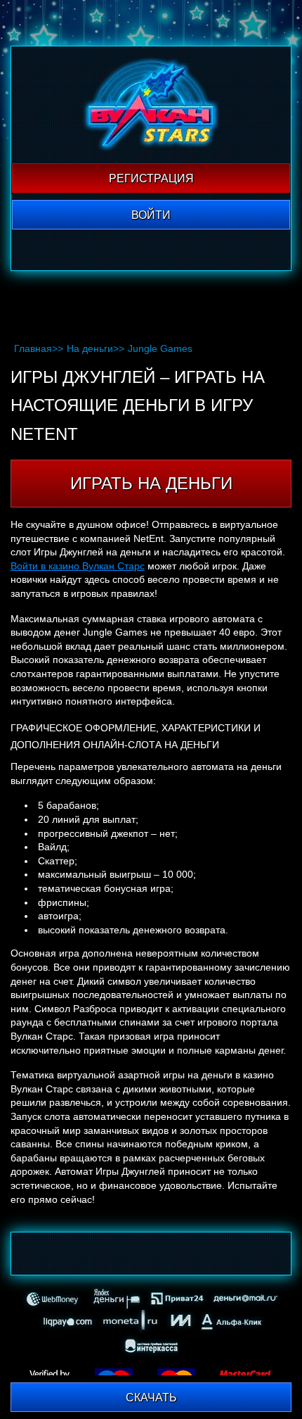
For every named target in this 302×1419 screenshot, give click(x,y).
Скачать (151, 1398)
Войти (151, 215)
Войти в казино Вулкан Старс (78, 566)
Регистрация (151, 178)
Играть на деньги (151, 483)
